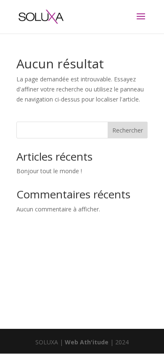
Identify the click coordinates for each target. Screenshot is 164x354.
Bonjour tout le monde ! (49, 171)
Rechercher (127, 130)
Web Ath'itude (86, 342)
